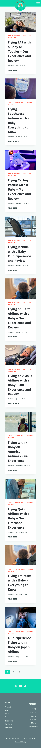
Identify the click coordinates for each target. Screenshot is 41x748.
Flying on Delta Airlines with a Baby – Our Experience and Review (19, 318)
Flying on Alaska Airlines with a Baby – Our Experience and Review (20, 385)
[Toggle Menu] (38, 3)
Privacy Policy (20, 741)
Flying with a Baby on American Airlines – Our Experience (18, 451)
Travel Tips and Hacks (16, 102)
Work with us (33, 718)
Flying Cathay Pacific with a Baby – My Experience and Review (19, 189)
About (33, 712)
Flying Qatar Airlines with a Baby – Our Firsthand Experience (19, 518)
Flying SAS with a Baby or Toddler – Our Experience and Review (19, 51)
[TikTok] (25, 686)
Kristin (12, 65)
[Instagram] (15, 686)
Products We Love (9, 722)
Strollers (8, 727)
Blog (34, 708)
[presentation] (20, 22)
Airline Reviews (14, 35)
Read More (13, 70)
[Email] (20, 686)
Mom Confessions (32, 725)
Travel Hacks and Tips (8, 712)
